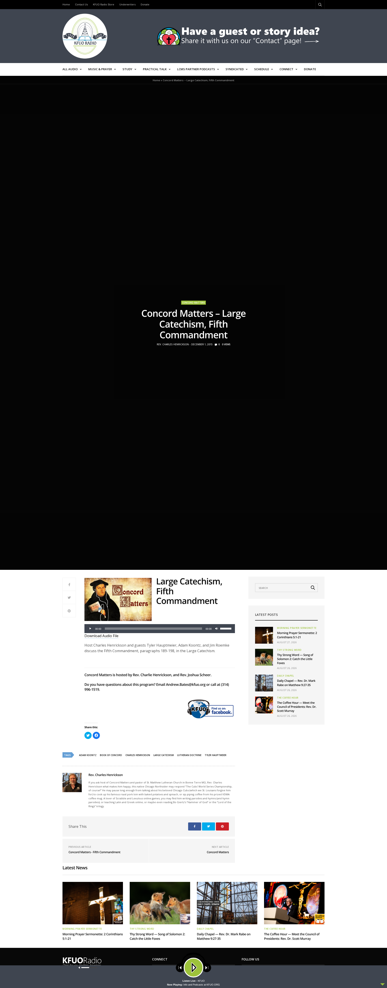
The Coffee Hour (288, 698)
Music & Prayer (100, 69)
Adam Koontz (88, 755)
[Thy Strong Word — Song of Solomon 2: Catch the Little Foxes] (264, 657)
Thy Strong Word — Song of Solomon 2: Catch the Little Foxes (295, 659)
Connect (286, 69)
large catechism (163, 755)
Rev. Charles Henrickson (173, 344)
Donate (145, 4)
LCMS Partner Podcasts (196, 69)
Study (127, 69)
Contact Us (81, 4)
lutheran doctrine (189, 755)
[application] (159, 628)
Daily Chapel (285, 676)
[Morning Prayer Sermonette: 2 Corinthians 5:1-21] (264, 635)
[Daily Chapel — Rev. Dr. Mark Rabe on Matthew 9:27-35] (264, 683)
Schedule (261, 69)
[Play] (90, 628)
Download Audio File (101, 635)
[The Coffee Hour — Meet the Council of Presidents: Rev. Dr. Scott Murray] (264, 705)
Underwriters (127, 4)
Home (66, 4)
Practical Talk (155, 69)
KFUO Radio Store (103, 4)
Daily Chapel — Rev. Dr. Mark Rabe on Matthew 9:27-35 (296, 683)
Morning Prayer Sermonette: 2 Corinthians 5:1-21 (297, 635)
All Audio (70, 69)
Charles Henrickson (137, 755)
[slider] (226, 628)
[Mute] (216, 628)
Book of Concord (111, 755)
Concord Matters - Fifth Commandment (94, 852)
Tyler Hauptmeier (215, 755)
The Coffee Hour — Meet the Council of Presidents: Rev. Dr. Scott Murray (296, 707)
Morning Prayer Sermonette (296, 628)
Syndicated (235, 69)
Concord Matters (193, 302)
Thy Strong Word (289, 650)
